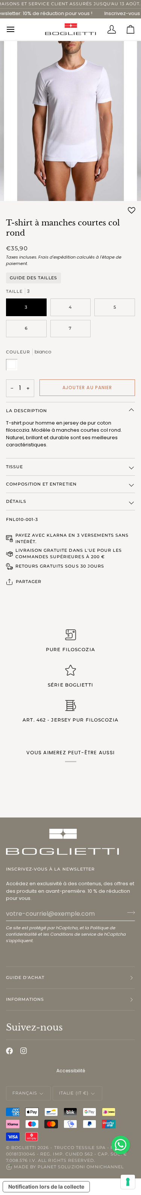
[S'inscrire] (129, 913)
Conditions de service (73, 934)
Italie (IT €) (73, 1093)
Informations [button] (25, 999)
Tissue (14, 466)
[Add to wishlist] (131, 210)
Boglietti (23, 1147)
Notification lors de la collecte (46, 1186)
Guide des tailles (33, 278)
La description (26, 410)
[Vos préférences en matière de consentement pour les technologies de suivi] (128, 1182)
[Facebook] (9, 1050)
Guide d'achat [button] (25, 977)
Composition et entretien (41, 484)
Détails (16, 501)
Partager (28, 581)
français (24, 1093)
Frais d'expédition (57, 257)
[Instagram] (23, 1050)
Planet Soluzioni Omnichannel (81, 1166)
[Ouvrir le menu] (15, 29)
